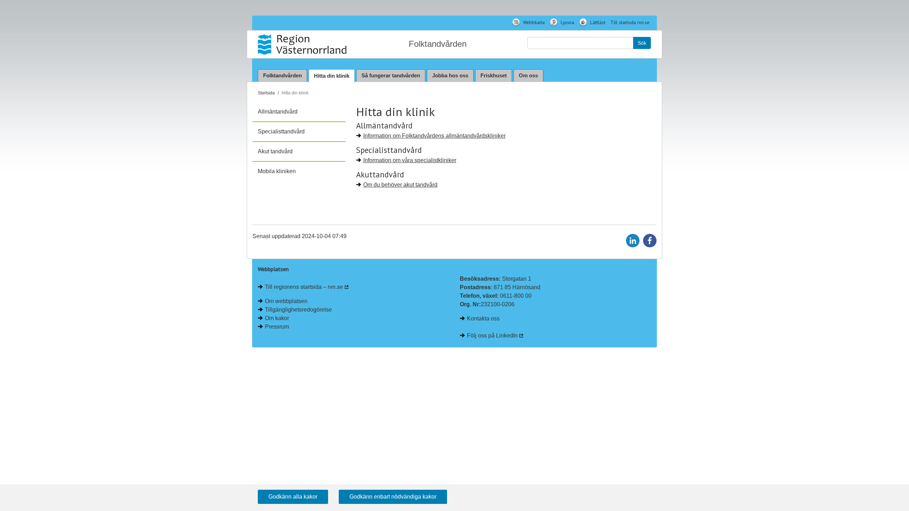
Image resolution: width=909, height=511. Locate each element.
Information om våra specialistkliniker (409, 160)
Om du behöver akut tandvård (400, 185)
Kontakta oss (483, 318)
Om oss (528, 75)
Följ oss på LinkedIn (492, 336)
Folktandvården (282, 75)
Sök (642, 43)
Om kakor (277, 318)
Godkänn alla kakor (292, 497)
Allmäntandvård (278, 112)
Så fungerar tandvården (390, 75)
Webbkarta (533, 22)
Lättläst (597, 22)
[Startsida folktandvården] (303, 44)
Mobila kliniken (277, 171)
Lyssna (566, 22)
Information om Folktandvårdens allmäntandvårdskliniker (434, 136)
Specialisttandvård (281, 131)
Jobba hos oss (450, 75)
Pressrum (277, 327)
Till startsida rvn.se (629, 22)
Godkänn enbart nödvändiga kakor (392, 497)
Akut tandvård (275, 151)
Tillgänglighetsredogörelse (298, 310)
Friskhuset (493, 75)
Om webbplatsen (286, 301)
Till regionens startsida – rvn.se (304, 287)
